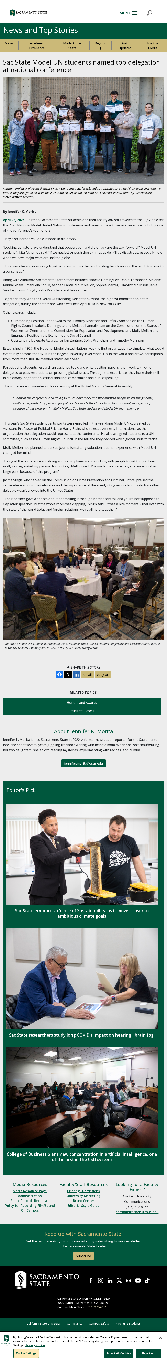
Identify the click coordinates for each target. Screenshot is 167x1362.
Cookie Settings (26, 1353)
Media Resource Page (30, 1191)
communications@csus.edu (137, 1212)
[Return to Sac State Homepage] (47, 1280)
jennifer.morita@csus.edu (83, 763)
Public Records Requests (29, 1200)
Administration (30, 1196)
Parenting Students (128, 1323)
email (88, 674)
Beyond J (100, 45)
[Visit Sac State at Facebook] (91, 1280)
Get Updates (125, 45)
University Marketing (83, 1196)
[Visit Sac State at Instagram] (100, 1280)
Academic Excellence (37, 45)
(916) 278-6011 (97, 1307)
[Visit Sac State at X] (119, 1280)
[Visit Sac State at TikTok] (147, 1280)
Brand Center (83, 1200)
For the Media (152, 45)
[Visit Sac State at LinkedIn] (110, 1280)
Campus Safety (99, 1323)
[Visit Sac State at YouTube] (138, 1280)
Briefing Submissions (83, 1191)
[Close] (160, 1337)
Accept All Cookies (119, 1353)
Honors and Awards (82, 702)
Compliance (74, 1323)
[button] (47, 12)
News (9, 43)
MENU (125, 13)
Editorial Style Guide (83, 1205)
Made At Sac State (72, 45)
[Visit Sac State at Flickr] (128, 1280)
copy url (103, 674)
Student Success (82, 711)
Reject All (148, 1353)
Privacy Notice (35, 1345)
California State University (43, 1323)
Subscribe (83, 1256)
